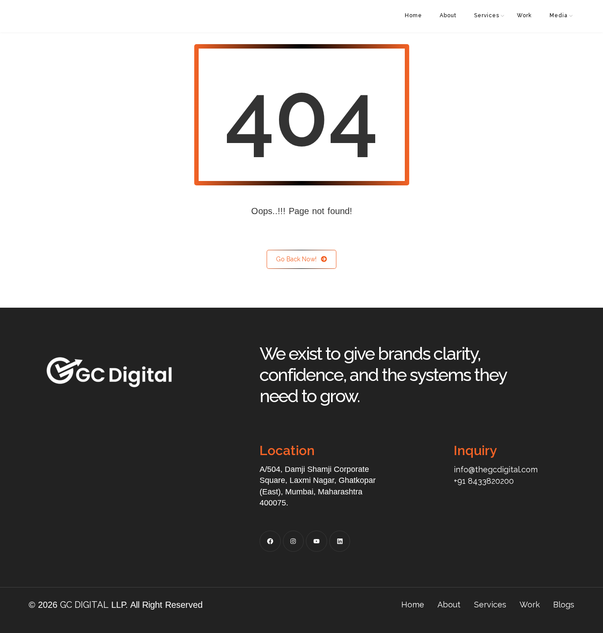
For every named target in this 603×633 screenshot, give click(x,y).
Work (524, 15)
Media (559, 15)
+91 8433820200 (484, 481)
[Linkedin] (339, 541)
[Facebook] (270, 541)
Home (413, 15)
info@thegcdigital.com (496, 469)
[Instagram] (293, 541)
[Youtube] (316, 541)
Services (486, 15)
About (448, 15)
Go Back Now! (296, 259)
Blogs (563, 604)
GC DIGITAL (84, 604)
